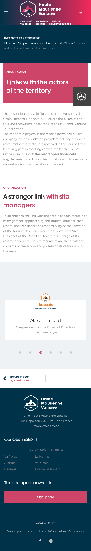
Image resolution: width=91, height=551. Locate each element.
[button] (5, 12)
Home (9, 43)
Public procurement (22, 531)
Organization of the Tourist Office (45, 43)
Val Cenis (41, 463)
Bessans (10, 469)
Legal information (52, 531)
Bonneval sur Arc (47, 469)
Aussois (9, 463)
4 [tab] (51, 352)
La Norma (42, 456)
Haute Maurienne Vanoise (45, 449)
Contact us (76, 531)
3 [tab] (40, 352)
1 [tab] (20, 352)
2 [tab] (30, 352)
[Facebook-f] (40, 541)
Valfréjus (10, 456)
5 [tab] (61, 352)
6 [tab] (71, 352)
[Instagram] (51, 541)
